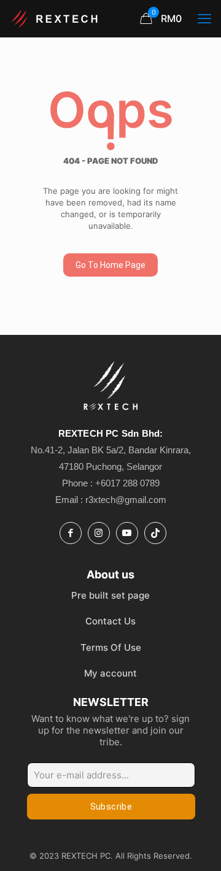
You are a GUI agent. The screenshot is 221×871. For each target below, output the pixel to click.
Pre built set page (110, 595)
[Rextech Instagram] (99, 533)
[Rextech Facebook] (71, 533)
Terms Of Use (110, 647)
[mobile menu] (204, 18)
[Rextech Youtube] (127, 533)
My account (110, 673)
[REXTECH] (55, 18)
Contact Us (110, 621)
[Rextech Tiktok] (155, 533)
